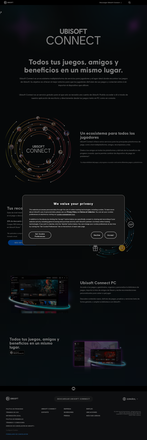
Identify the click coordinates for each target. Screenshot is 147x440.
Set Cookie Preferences (40, 235)
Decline (97, 235)
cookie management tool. (66, 214)
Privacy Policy (72, 212)
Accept (110, 235)
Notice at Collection (87, 212)
